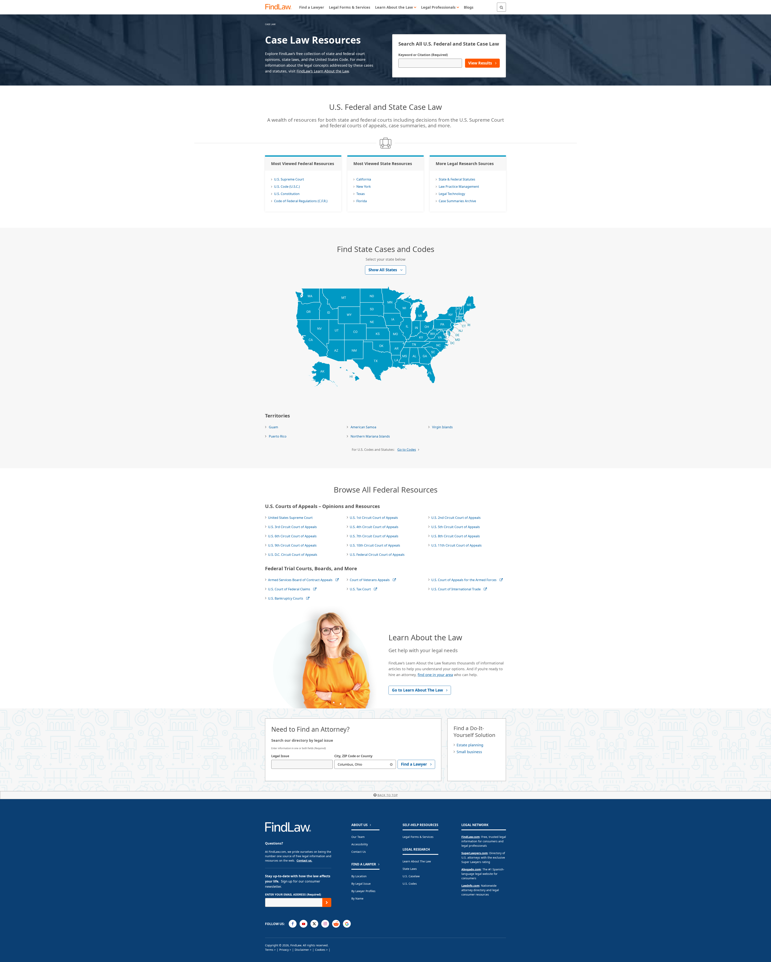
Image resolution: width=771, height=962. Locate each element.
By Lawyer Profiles (363, 891)
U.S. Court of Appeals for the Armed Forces (464, 580)
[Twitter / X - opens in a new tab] (314, 924)
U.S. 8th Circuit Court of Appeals (455, 536)
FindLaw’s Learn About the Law (323, 71)
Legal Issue (280, 756)
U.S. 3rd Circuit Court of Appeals (292, 527)
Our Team (358, 837)
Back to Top (387, 795)
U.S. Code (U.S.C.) (287, 186)
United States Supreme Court (290, 517)
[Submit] (326, 902)
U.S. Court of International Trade (456, 589)
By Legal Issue (361, 883)
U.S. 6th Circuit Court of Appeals (292, 536)
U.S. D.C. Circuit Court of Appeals (292, 554)
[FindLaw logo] (280, 7)
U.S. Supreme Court (289, 179)
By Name (357, 898)
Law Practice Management (459, 186)
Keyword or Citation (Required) (423, 55)
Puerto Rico (278, 436)
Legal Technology (452, 194)
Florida (361, 201)
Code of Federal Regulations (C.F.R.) (300, 201)
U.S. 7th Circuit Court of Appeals (374, 536)
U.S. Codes (410, 883)
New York (363, 186)
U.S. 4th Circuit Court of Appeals (374, 527)
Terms (269, 950)
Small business (469, 751)
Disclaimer (302, 950)
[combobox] (302, 764)
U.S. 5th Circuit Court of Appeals (455, 527)
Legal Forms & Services (418, 837)
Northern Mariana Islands (370, 436)
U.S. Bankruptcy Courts (285, 598)
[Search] (501, 7)
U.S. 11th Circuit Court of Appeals (456, 545)
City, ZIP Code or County (353, 756)
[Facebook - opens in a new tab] (293, 924)
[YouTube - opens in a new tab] (303, 924)
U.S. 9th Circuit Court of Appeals (292, 545)
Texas (360, 194)
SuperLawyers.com (474, 853)
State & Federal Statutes (457, 179)
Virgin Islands (442, 427)
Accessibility (359, 844)
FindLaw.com (470, 837)
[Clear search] (391, 764)
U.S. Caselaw (411, 876)
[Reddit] (336, 924)
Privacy (284, 950)
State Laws (410, 869)
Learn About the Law (417, 861)
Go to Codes (406, 449)
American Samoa (363, 427)
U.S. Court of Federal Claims (289, 589)
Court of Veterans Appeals (370, 580)
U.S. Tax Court (360, 589)
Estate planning (470, 745)
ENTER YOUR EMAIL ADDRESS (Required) (293, 894)
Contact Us (358, 852)
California (363, 179)
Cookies (320, 950)
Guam (273, 427)
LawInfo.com (470, 886)
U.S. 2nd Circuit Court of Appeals (456, 517)
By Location (359, 876)
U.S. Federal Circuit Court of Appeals (377, 554)
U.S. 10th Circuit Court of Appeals (375, 545)
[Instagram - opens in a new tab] (325, 924)
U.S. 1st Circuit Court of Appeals (374, 517)
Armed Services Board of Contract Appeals (300, 580)
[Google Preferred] (347, 924)
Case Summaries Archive (457, 201)
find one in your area (435, 674)
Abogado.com (471, 869)
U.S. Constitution (287, 194)
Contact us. (304, 860)
